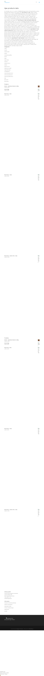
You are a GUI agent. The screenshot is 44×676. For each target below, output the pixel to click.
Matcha (5, 64)
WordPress (31, 628)
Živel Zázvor (6, 81)
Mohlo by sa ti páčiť (7, 68)
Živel (5, 78)
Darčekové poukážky (8, 55)
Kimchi (5, 56)
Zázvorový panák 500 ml (8, 76)
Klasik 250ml (6, 59)
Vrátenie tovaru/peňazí (8, 604)
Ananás (5, 50)
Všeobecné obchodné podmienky (10, 602)
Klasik (5, 58)
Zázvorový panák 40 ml (8, 74)
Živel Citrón (6, 79)
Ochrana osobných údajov (9, 607)
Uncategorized (6, 71)
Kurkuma (6, 61)
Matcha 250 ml (7, 66)
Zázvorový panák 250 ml (8, 73)
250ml (5, 48)
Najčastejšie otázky (7, 606)
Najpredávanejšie (7, 69)
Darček (5, 53)
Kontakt (5, 611)
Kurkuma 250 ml (7, 63)
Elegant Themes (20, 628)
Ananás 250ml (6, 51)
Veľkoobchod (6, 609)
